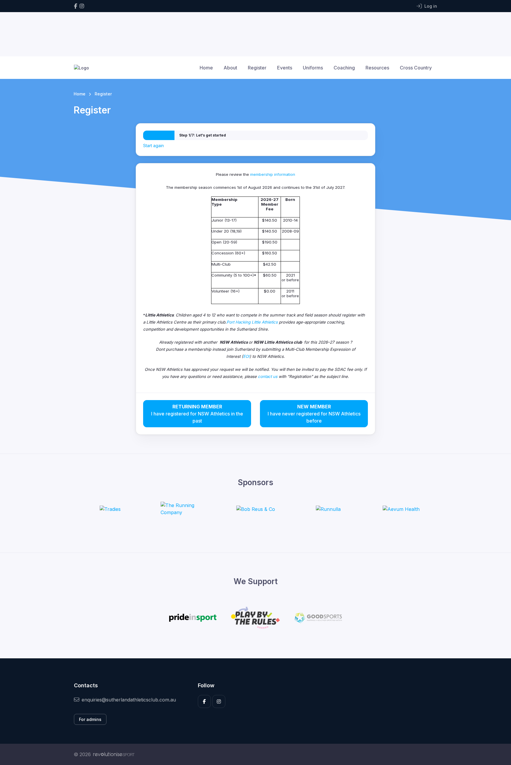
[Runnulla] (328, 509)
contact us (267, 376)
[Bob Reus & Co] (255, 509)
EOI (246, 356)
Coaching (344, 68)
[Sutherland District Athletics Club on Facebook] (75, 6)
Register (257, 68)
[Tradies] (110, 509)
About (230, 68)
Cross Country (416, 68)
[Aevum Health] (401, 509)
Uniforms (313, 68)
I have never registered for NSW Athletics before (314, 414)
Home (206, 68)
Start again (153, 145)
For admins (90, 719)
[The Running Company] (183, 509)
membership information (272, 174)
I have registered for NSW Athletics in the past (197, 414)
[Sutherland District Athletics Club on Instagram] (82, 6)
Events (284, 68)
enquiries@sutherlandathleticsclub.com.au (129, 700)
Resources (377, 68)
